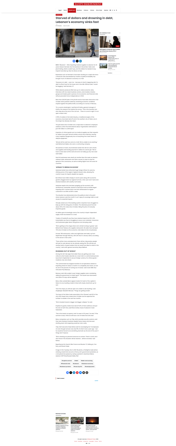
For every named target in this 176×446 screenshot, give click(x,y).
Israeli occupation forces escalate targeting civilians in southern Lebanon (62, 427)
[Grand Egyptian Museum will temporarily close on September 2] (103, 57)
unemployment (90, 366)
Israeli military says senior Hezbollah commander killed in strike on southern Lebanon (76, 428)
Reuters (60, 25)
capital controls (67, 360)
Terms (100, 441)
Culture (92, 10)
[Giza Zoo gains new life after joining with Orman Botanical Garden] (103, 65)
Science (86, 10)
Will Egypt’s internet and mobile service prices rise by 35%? (110, 50)
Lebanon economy (88, 363)
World (65, 10)
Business (79, 10)
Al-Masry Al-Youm (91, 439)
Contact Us (85, 441)
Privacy (96, 441)
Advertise (80, 441)
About (75, 441)
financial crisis (66, 363)
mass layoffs (78, 366)
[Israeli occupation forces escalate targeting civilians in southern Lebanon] (62, 420)
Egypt (60, 10)
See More (110, 73)
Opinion (106, 10)
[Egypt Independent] (88, 4)
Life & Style (99, 10)
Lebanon (76, 363)
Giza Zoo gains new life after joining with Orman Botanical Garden (114, 66)
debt (76, 360)
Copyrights (91, 441)
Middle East (72, 10)
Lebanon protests (66, 366)
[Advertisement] (77, 396)
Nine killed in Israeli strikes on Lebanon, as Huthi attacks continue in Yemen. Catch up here (92, 427)
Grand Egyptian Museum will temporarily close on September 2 (113, 58)
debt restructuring (87, 360)
